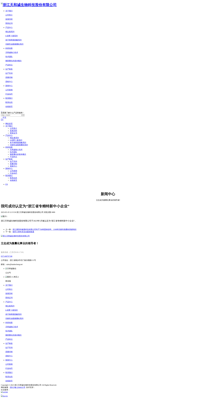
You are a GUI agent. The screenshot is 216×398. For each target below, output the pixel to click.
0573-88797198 (6, 256)
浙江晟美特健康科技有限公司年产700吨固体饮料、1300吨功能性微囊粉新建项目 (44, 229)
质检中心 (9, 82)
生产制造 (9, 69)
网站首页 (9, 124)
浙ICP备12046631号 (17, 387)
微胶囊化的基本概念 (13, 61)
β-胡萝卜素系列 (11, 36)
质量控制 (9, 77)
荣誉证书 (9, 23)
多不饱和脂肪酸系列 (13, 40)
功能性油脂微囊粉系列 (14, 44)
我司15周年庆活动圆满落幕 (23, 232)
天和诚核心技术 (11, 52)
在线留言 (9, 106)
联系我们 (9, 98)
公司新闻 (9, 90)
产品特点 (9, 65)
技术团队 (9, 57)
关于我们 (9, 11)
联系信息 (9, 102)
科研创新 (9, 48)
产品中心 (9, 27)
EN (2, 120)
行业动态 (9, 94)
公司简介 (9, 15)
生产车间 (9, 73)
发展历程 (9, 19)
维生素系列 (9, 32)
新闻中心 (9, 86)
